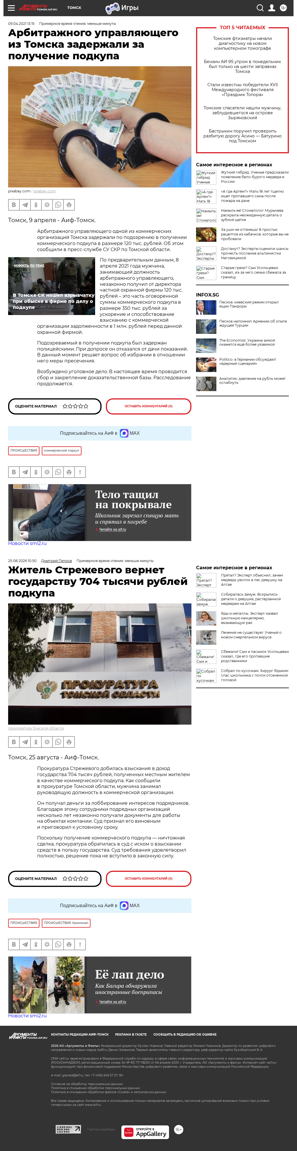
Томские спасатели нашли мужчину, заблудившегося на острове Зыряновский (242, 113)
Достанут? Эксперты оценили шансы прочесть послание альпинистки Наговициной (254, 253)
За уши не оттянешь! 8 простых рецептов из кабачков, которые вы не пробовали (255, 234)
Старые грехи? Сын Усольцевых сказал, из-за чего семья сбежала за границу (253, 272)
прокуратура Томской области (36, 728)
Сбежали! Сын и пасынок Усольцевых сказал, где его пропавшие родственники (255, 656)
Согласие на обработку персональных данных (87, 1084)
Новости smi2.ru (27, 543)
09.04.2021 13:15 (21, 23)
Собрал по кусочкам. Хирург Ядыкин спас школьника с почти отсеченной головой (254, 675)
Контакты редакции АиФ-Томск (79, 1034)
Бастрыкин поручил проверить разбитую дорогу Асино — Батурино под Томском (242, 136)
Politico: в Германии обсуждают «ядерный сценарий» (247, 362)
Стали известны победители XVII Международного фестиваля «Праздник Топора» (242, 89)
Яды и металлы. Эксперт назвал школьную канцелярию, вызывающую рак (249, 618)
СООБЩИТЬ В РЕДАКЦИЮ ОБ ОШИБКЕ (185, 1034)
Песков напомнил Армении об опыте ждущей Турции (253, 323)
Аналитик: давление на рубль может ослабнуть (252, 381)
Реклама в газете (131, 1034)
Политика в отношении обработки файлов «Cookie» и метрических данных (108, 1092)
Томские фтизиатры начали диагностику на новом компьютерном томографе (242, 43)
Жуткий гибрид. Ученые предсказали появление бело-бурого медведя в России (255, 177)
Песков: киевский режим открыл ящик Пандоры (249, 304)
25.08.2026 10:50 (22, 561)
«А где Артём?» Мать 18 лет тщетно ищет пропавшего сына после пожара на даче (252, 196)
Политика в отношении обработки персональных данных (95, 1088)
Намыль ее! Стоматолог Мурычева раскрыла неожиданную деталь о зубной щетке (252, 215)
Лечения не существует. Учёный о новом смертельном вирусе (251, 634)
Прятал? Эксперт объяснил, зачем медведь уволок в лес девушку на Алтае (252, 580)
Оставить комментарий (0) (149, 406)
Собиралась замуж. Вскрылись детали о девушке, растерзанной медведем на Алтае (251, 599)
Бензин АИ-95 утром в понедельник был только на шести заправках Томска (242, 66)
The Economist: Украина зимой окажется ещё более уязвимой (247, 342)
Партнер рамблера (101, 1129)
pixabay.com (44, 191)
